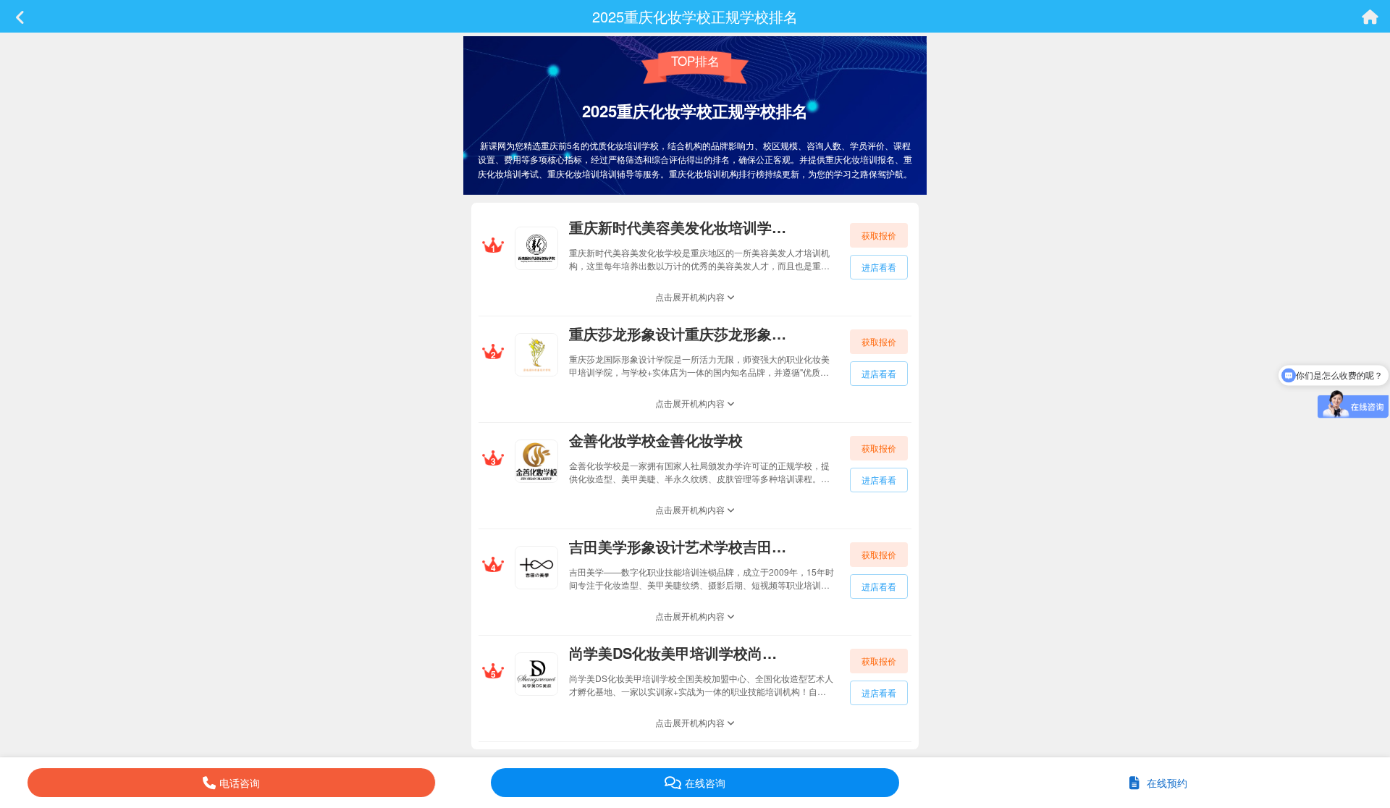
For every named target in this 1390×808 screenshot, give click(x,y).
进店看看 (879, 267)
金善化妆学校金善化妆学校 (656, 439)
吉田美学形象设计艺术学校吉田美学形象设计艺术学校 (677, 546)
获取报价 (879, 235)
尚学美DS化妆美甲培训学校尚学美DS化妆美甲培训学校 (677, 652)
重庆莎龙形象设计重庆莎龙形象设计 (677, 333)
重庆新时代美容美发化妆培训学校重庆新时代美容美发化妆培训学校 (677, 226)
